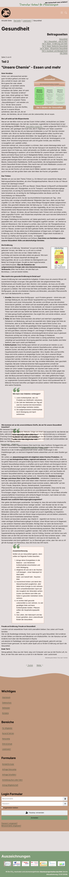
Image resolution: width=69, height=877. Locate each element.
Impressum (43, 447)
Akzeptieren (5, 444)
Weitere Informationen (29, 447)
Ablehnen (15, 444)
